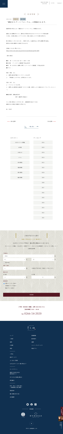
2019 (43, 177)
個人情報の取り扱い (15, 394)
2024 (43, 152)
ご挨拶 (11, 338)
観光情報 (23, 19)
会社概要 (12, 397)
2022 (43, 162)
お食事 (11, 345)
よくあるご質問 (14, 360)
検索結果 (5, 281)
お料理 (20, 147)
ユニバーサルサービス (37, 345)
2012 (43, 212)
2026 (43, 142)
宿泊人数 (5, 272)
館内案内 (34, 338)
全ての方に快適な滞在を (16, 377)
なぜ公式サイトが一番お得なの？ (18, 363)
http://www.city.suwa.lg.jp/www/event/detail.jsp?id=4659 (22, 50)
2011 (43, 217)
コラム (20, 157)
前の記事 (13, 121)
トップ (11, 335)
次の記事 (49, 121)
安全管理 (20, 162)
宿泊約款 (12, 390)
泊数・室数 (6, 265)
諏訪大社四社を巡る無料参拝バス (15, 373)
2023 (43, 157)
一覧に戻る (31, 126)
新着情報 (34, 335)
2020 (43, 172)
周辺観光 (12, 380)
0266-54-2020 (44, 3)
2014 (43, 202)
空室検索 (31, 294)
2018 (43, 182)
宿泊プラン (34, 348)
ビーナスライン (14, 369)
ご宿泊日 (5, 253)
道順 (33, 342)
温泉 (11, 342)
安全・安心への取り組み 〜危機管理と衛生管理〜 (16, 386)
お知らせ (16, 19)
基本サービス (13, 357)
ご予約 (11, 354)
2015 (43, 197)
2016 (43, 192)
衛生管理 (20, 172)
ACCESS (52, 3)
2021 (43, 167)
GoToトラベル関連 (20, 142)
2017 (43, 187)
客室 (11, 348)
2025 (43, 147)
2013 (43, 207)
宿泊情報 (20, 167)
